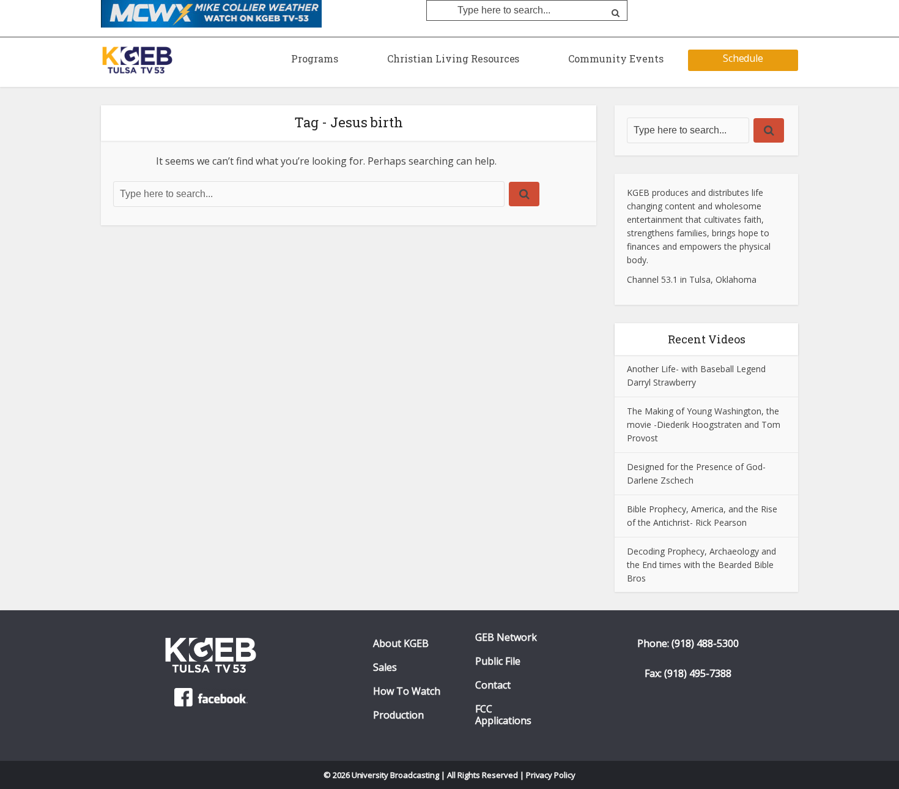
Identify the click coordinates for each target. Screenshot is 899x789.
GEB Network (506, 637)
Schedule (743, 58)
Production (398, 715)
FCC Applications (503, 715)
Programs (314, 58)
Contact (493, 685)
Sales (385, 667)
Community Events (616, 58)
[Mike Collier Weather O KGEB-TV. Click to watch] (211, 12)
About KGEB (401, 643)
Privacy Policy (551, 774)
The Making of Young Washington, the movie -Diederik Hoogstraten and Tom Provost (703, 424)
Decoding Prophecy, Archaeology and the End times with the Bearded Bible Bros (701, 564)
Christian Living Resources (453, 58)
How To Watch (406, 691)
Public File (497, 661)
